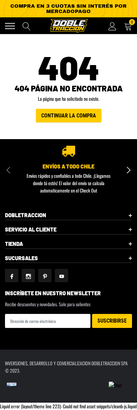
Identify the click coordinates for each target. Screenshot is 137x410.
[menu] (10, 26)
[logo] (68, 25)
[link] (11, 275)
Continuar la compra (68, 115)
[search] (27, 26)
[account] (112, 25)
